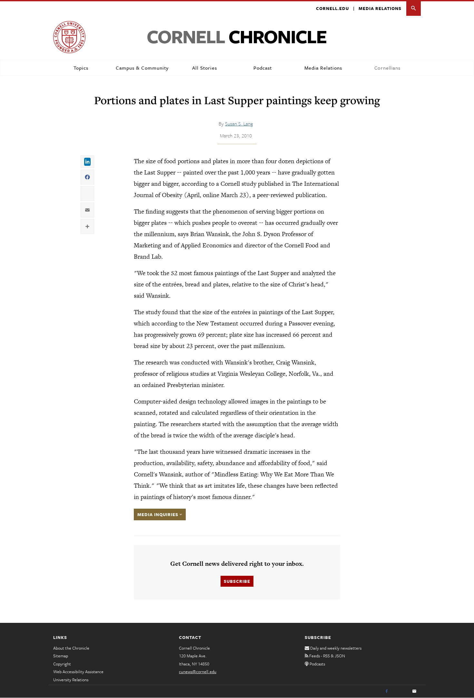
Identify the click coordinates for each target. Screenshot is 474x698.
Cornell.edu (332, 8)
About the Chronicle (71, 648)
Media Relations (380, 8)
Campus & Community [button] (142, 67)
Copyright (62, 664)
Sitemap (60, 656)
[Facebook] (386, 691)
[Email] (414, 691)
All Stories (204, 67)
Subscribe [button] (237, 581)
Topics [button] (81, 67)
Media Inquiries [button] (158, 514)
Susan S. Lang (239, 123)
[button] (413, 8)
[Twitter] (400, 691)
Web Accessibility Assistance (78, 671)
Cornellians (387, 67)
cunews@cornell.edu (197, 671)
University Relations (70, 679)
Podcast (262, 67)
